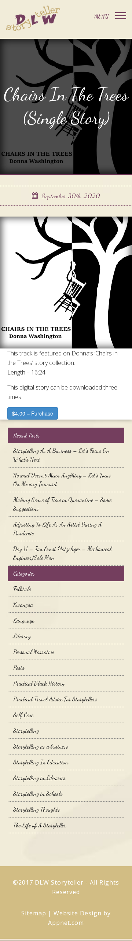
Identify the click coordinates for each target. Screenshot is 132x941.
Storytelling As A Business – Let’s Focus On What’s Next (61, 455)
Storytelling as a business (40, 746)
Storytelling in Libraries (39, 777)
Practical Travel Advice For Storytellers (55, 698)
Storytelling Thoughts (36, 809)
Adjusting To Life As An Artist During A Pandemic (57, 528)
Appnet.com (66, 923)
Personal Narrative (33, 651)
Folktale (22, 588)
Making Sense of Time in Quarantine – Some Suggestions (62, 504)
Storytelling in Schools (38, 793)
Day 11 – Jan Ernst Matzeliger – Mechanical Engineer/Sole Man (62, 553)
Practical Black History (39, 683)
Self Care (23, 714)
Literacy (22, 635)
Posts (19, 667)
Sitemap (33, 913)
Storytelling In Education (40, 762)
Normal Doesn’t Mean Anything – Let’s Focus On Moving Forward (62, 479)
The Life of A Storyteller (39, 825)
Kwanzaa (23, 604)
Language (23, 620)
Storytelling (26, 730)
